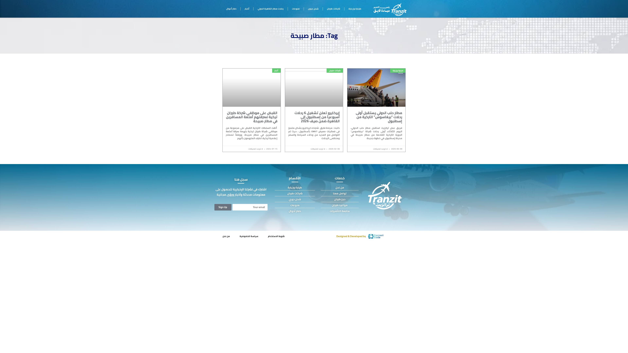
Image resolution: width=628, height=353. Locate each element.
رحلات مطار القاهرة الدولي (271, 9)
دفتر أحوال (231, 9)
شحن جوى (313, 9)
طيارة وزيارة (355, 9)
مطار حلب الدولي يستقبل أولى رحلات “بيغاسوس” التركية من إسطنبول (379, 117)
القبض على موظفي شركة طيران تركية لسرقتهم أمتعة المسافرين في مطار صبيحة (251, 117)
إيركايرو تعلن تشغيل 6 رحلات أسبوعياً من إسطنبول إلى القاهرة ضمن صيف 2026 (317, 117)
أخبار (247, 9)
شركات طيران (333, 9)
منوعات (296, 9)
